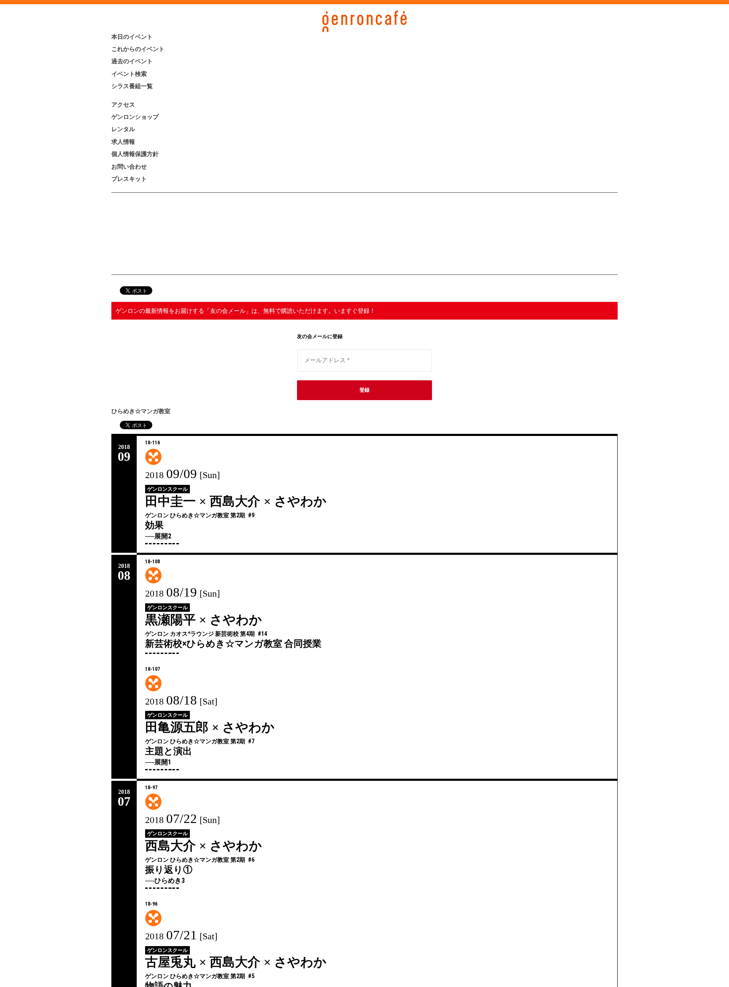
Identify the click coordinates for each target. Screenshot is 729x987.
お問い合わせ (150, 279)
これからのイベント (170, 65)
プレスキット (150, 303)
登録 (364, 519)
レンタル (137, 210)
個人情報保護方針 (162, 256)
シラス (156, 354)
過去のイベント (156, 88)
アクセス (137, 163)
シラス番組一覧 (156, 134)
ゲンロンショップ (163, 187)
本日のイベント (156, 42)
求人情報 (136, 233)
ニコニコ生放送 (156, 372)
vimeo (156, 389)
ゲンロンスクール (167, 618)
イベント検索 (150, 111)
